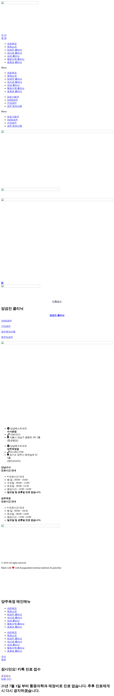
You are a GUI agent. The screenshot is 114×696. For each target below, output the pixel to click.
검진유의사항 (8, 331)
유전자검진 (7, 337)
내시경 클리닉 (14, 53)
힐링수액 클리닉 (15, 59)
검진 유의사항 (14, 106)
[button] (4, 35)
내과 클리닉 (13, 56)
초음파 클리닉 (14, 62)
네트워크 (12, 43)
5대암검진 (12, 100)
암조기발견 (13, 97)
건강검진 (12, 103)
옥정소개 (12, 47)
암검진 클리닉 (14, 50)
